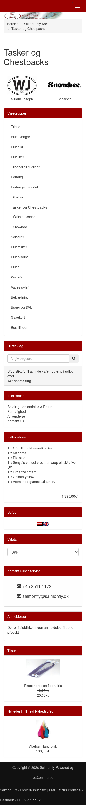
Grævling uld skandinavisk (32, 448)
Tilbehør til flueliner (25, 166)
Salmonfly (47, 767)
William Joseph (21, 98)
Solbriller (17, 236)
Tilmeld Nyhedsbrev (38, 711)
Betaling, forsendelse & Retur (29, 406)
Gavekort (18, 317)
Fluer (15, 267)
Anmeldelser (16, 616)
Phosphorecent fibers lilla (43, 685)
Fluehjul (17, 146)
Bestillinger (19, 327)
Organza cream (25, 472)
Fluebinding (20, 257)
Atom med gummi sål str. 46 (34, 481)
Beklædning (20, 297)
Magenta (19, 452)
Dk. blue (19, 457)
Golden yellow (23, 476)
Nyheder (13, 711)
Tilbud (15, 126)
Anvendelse (16, 416)
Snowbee (65, 98)
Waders (16, 277)
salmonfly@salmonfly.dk (45, 596)
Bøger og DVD (21, 307)
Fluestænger (20, 136)
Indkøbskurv (16, 437)
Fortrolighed (16, 411)
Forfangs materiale (25, 187)
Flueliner (17, 156)
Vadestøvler (20, 287)
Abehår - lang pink (43, 746)
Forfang (17, 177)
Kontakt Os (15, 421)
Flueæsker (19, 246)
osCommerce (43, 777)
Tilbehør (17, 197)
